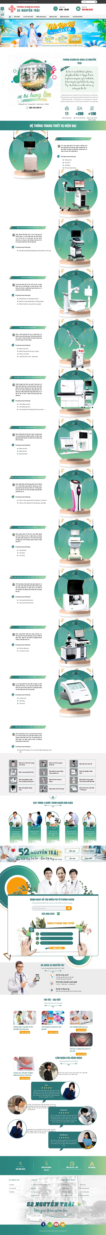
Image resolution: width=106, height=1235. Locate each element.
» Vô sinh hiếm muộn (84, 1188)
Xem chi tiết (25, 1032)
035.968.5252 (87, 9)
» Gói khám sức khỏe (84, 1195)
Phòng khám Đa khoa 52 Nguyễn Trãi (41, 1184)
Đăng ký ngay (57, 948)
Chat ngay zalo (36, 1192)
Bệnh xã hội (53, 16)
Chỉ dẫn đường (77, 16)
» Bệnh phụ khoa (65, 1184)
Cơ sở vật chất (28, 16)
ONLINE (46, 1170)
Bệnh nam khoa (41, 16)
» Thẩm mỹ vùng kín (66, 1192)
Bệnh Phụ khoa (64, 16)
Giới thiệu (17, 16)
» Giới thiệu (11, 1184)
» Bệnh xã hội (82, 1184)
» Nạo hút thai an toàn (67, 1195)
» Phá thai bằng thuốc (84, 1192)
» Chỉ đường (11, 1192)
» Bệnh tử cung (65, 1188)
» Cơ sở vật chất (12, 1188)
